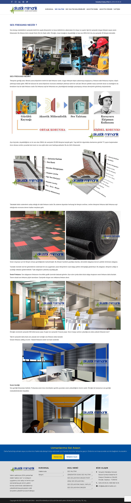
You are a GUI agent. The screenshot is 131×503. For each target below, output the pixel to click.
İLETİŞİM (117, 9)
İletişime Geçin (72, 457)
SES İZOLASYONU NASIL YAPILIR (79, 484)
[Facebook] (12, 2)
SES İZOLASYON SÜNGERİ (76, 487)
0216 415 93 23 (116, 2)
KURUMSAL (49, 9)
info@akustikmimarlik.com (107, 486)
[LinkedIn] (19, 2)
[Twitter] (27, 2)
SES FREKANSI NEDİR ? (23, 25)
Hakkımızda (43, 471)
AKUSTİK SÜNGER (105, 9)
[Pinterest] (23, 2)
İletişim (41, 475)
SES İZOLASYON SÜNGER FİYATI (78, 478)
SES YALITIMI (59, 9)
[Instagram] (16, 2)
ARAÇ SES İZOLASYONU (75, 481)
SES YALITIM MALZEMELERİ (75, 9)
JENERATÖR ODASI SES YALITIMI (79, 475)
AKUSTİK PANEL (92, 9)
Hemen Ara (58, 457)
